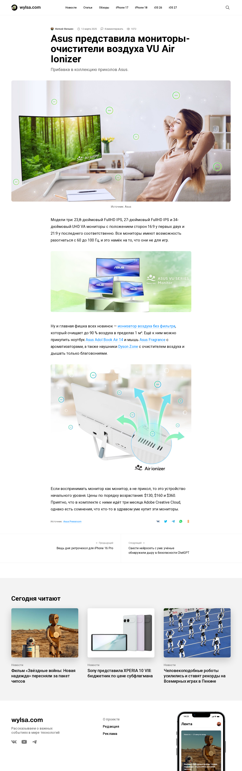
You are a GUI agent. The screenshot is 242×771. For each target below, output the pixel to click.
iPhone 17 (122, 7)
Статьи (87, 7)
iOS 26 (158, 7)
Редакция (111, 726)
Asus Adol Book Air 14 (104, 339)
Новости (71, 7)
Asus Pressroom (72, 521)
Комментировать (114, 29)
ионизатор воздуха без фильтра (146, 326)
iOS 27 (173, 7)
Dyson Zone (128, 346)
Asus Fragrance (152, 339)
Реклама (110, 734)
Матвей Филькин (64, 29)
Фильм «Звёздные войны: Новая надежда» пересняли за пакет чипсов (43, 676)
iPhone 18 (141, 7)
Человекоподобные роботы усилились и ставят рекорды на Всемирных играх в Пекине (195, 676)
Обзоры (104, 7)
